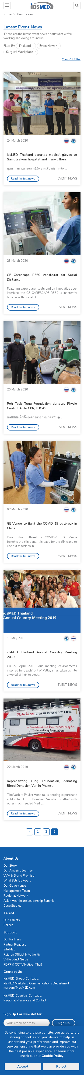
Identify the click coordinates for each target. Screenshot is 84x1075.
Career (8, 925)
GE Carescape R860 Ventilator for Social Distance (42, 277)
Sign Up (64, 1023)
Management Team (17, 891)
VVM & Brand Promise (19, 876)
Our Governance (15, 886)
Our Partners (12, 939)
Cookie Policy (52, 1056)
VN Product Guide (16, 959)
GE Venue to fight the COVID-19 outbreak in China (42, 525)
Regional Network (16, 896)
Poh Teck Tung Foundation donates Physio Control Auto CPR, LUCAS (42, 405)
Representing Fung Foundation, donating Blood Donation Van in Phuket (42, 783)
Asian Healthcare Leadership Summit (29, 901)
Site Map (9, 949)
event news (47, 46)
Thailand (25, 46)
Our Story (10, 866)
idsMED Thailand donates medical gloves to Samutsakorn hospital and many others (42, 157)
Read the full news (23, 178)
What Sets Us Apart (17, 880)
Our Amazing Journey (18, 870)
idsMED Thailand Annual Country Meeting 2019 (42, 654)
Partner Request (15, 945)
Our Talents (12, 920)
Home (7, 14)
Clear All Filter (71, 59)
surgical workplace (20, 52)
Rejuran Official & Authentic (22, 955)
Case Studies (12, 906)
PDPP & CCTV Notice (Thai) (23, 965)
